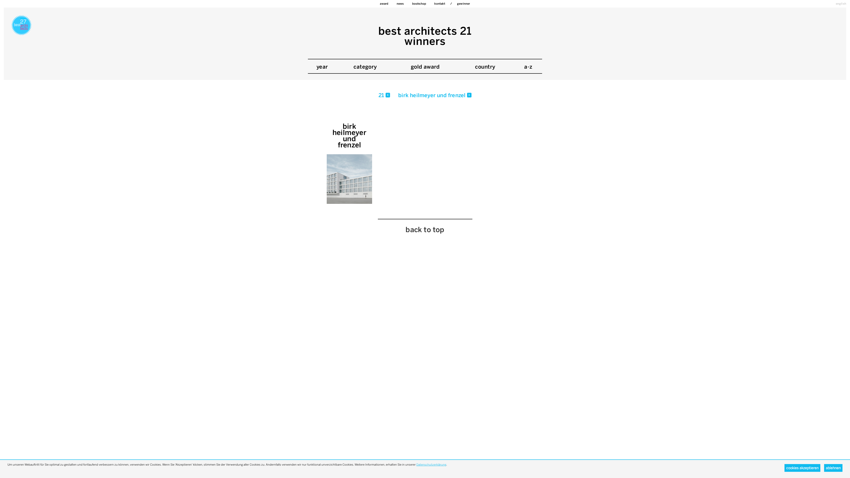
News (400, 3)
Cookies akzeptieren (802, 468)
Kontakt (439, 3)
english (841, 3)
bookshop (419, 3)
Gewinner (463, 3)
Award (384, 3)
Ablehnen (833, 468)
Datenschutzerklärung (431, 464)
